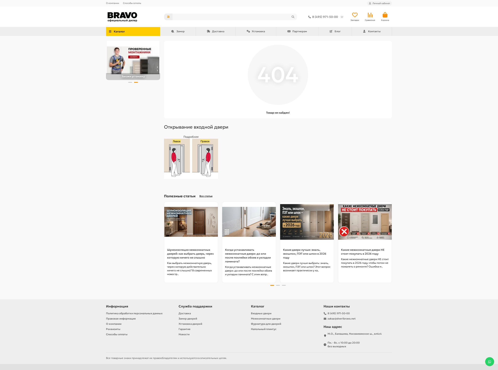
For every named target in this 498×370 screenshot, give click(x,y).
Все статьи (205, 196)
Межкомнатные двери (265, 318)
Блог (338, 31)
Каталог (257, 306)
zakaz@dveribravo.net (342, 318)
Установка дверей (190, 324)
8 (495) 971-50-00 (325, 17)
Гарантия (184, 329)
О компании (112, 3)
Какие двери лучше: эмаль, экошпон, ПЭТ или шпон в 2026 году (304, 253)
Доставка (218, 31)
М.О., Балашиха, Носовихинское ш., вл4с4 (355, 333)
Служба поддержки (195, 306)
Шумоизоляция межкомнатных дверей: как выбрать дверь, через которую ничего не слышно (190, 253)
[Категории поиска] (168, 17)
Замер (180, 31)
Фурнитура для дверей (266, 324)
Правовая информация (121, 318)
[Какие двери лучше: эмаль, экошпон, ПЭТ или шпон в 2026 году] (307, 222)
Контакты (374, 31)
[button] (130, 82)
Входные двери (261, 313)
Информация (117, 306)
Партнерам (299, 31)
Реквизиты (113, 329)
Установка (258, 31)
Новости (184, 334)
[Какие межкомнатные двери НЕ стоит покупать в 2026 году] (365, 222)
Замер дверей (188, 318)
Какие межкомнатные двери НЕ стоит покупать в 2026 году (363, 251)
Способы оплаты (132, 3)
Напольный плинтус (263, 329)
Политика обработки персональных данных (134, 313)
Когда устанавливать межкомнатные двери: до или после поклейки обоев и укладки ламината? (248, 255)
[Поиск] (293, 17)
